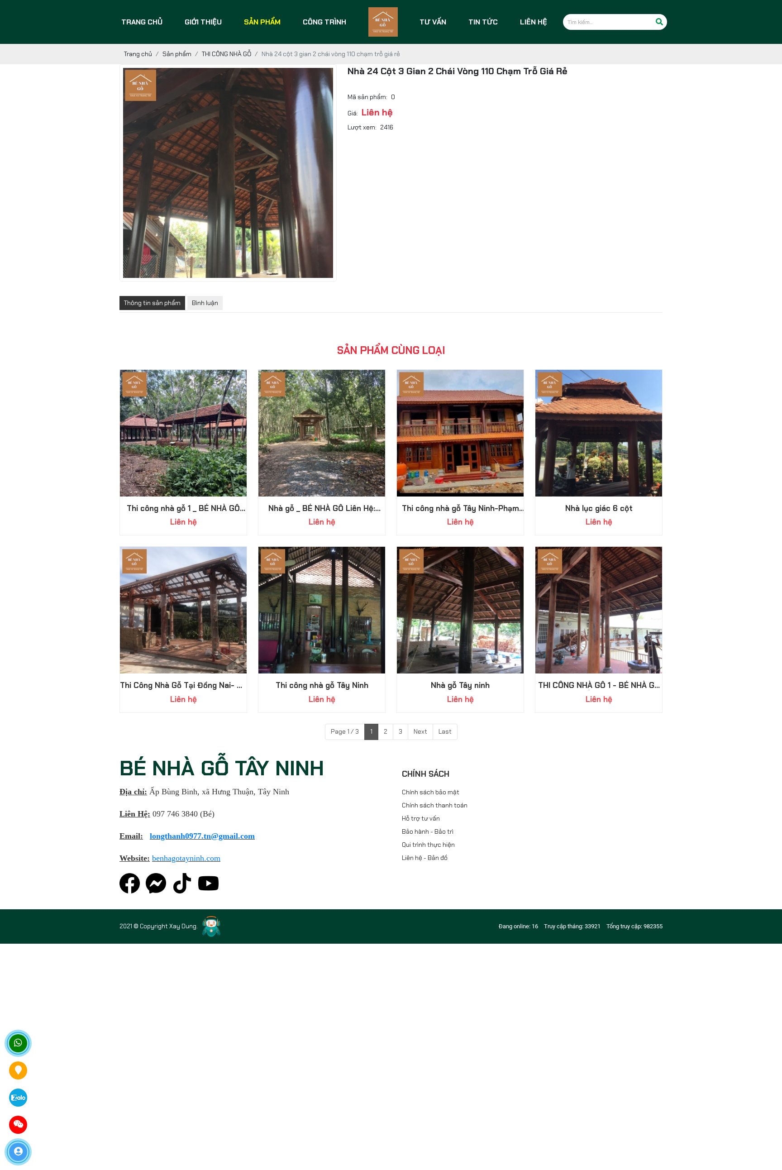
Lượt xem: (362, 127)
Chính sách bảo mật (430, 792)
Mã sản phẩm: (367, 97)
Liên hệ (533, 22)
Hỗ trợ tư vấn (421, 818)
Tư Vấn (433, 22)
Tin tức (483, 22)
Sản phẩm (262, 22)
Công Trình (324, 22)
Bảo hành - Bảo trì (427, 831)
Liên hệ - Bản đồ (425, 858)
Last (445, 731)
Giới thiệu (203, 22)
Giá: (353, 113)
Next (420, 731)
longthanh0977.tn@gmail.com (202, 835)
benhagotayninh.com (186, 858)
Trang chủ (141, 22)
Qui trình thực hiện (428, 844)
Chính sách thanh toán (434, 805)
